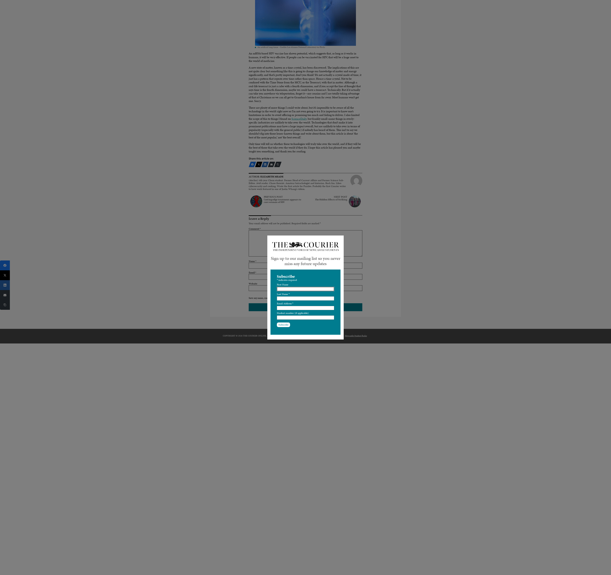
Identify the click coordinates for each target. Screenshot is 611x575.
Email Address (285, 303)
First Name (282, 284)
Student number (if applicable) (293, 313)
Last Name (283, 294)
